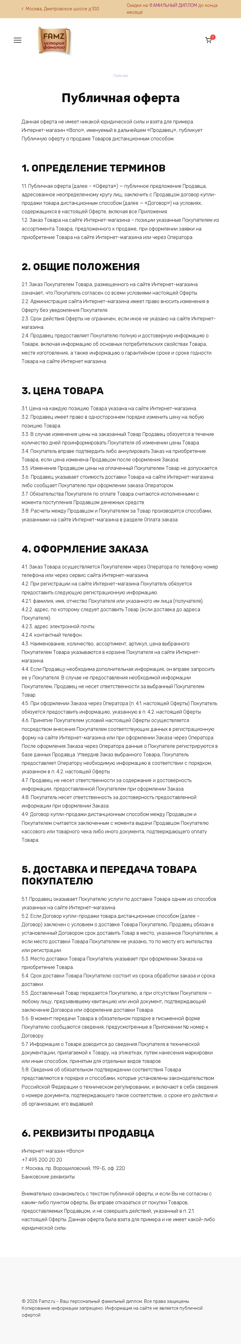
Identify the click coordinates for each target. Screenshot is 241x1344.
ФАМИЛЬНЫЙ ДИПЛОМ (173, 5)
